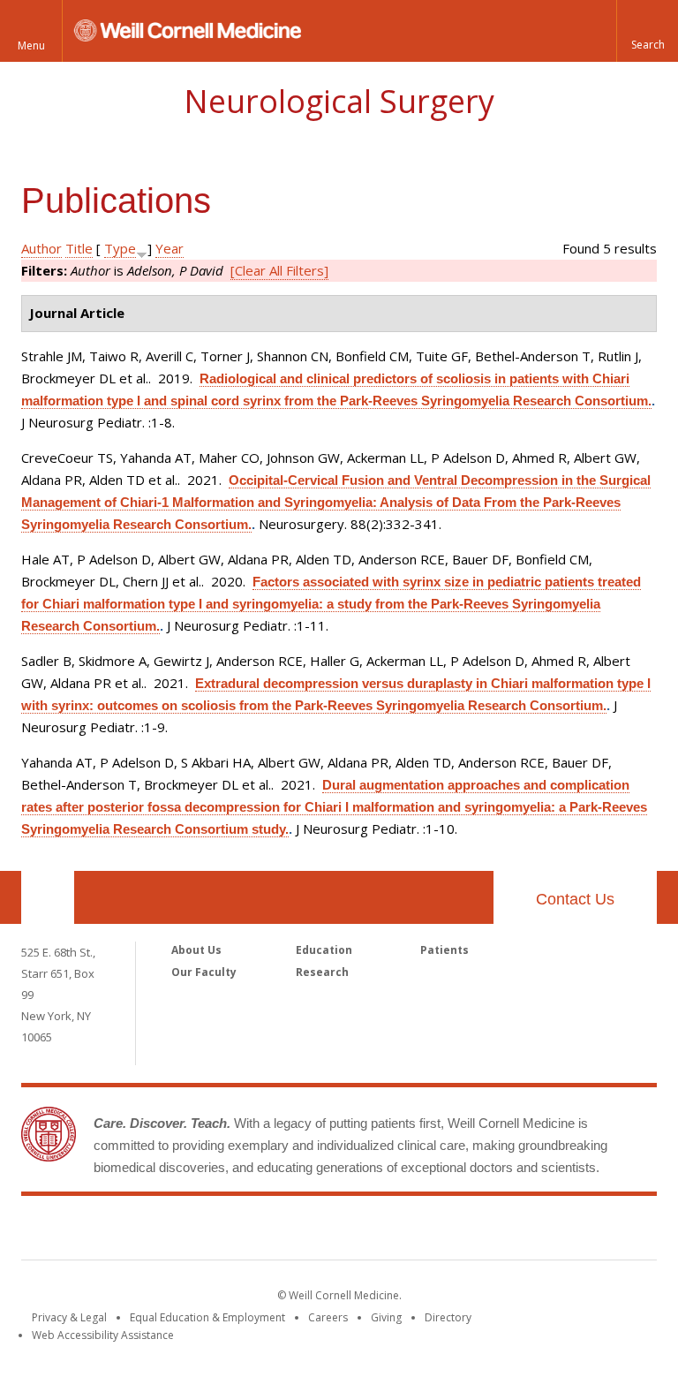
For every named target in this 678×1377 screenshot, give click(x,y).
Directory (448, 1317)
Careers (328, 1317)
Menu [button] (31, 45)
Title (79, 248)
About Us (196, 949)
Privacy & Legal (69, 1317)
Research (322, 972)
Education (324, 949)
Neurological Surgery (339, 101)
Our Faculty (204, 972)
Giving (386, 1317)
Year (169, 248)
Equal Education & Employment (207, 1317)
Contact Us (575, 899)
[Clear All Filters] (279, 270)
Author (41, 248)
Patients (444, 949)
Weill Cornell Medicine (339, 1231)
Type (120, 248)
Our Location (47, 897)
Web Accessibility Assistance (103, 1335)
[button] (647, 31)
